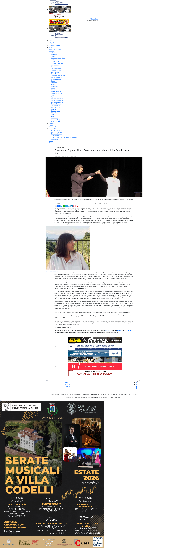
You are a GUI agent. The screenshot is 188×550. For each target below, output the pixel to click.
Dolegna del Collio (56, 70)
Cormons (53, 67)
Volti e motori (55, 135)
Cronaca (51, 40)
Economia (51, 42)
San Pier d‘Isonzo (56, 104)
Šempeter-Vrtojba (56, 120)
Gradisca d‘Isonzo (56, 79)
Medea (53, 84)
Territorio (51, 51)
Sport (50, 47)
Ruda (52, 95)
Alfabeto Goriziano (56, 130)
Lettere (51, 141)
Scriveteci (67, 384)
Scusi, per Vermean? (56, 134)
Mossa (53, 90)
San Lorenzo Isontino (57, 102)
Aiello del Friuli (55, 54)
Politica (51, 44)
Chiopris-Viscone (55, 65)
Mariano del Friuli (56, 83)
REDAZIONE (68, 382)
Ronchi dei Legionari (56, 93)
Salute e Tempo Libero (55, 49)
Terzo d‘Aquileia (55, 111)
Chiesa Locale (52, 127)
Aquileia (53, 56)
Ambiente (51, 123)
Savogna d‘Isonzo (56, 107)
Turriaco (53, 113)
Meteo (50, 143)
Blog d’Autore (52, 128)
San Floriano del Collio (57, 100)
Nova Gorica (54, 118)
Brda (52, 60)
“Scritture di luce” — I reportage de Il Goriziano (64, 137)
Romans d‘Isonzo (56, 91)
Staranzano (54, 109)
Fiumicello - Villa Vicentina (58, 75)
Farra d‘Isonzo (55, 74)
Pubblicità (67, 386)
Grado (53, 81)
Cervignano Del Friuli (57, 63)
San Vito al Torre (55, 105)
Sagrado (53, 97)
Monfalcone (54, 86)
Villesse (53, 114)
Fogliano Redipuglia (56, 77)
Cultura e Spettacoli (54, 45)
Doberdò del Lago (56, 68)
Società (51, 125)
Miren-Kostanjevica (56, 121)
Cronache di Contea (56, 132)
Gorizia (53, 52)
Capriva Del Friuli (55, 61)
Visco (52, 116)
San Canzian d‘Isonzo (57, 98)
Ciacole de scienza (56, 139)
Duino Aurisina (55, 72)
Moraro (53, 88)
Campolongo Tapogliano (58, 58)
